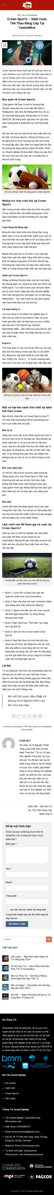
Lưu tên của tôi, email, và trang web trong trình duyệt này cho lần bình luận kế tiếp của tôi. (27, 914)
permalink (28, 730)
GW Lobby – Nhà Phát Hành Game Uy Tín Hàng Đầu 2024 (29, 958)
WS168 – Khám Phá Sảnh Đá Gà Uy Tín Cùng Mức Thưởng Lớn (31, 996)
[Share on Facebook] (19, 716)
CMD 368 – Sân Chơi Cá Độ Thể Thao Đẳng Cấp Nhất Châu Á (40, 810)
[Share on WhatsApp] (14, 716)
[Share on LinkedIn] (40, 716)
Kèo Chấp (36, 696)
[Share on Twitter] (24, 716)
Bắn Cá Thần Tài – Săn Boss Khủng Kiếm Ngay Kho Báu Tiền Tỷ (29, 977)
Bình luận (11, 844)
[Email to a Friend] (29, 716)
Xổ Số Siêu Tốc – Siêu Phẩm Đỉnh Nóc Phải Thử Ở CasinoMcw (30, 967)
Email (9, 882)
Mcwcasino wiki (13, 1121)
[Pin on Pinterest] (34, 716)
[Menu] (4, 5)
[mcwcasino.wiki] (27, 5)
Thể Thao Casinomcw (27, 15)
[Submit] (49, 939)
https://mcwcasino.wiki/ (27, 1145)
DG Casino (10, 1083)
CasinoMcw (26, 89)
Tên (8, 869)
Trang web (11, 896)
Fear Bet (38, 36)
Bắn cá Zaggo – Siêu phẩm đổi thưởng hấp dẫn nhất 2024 (30, 986)
